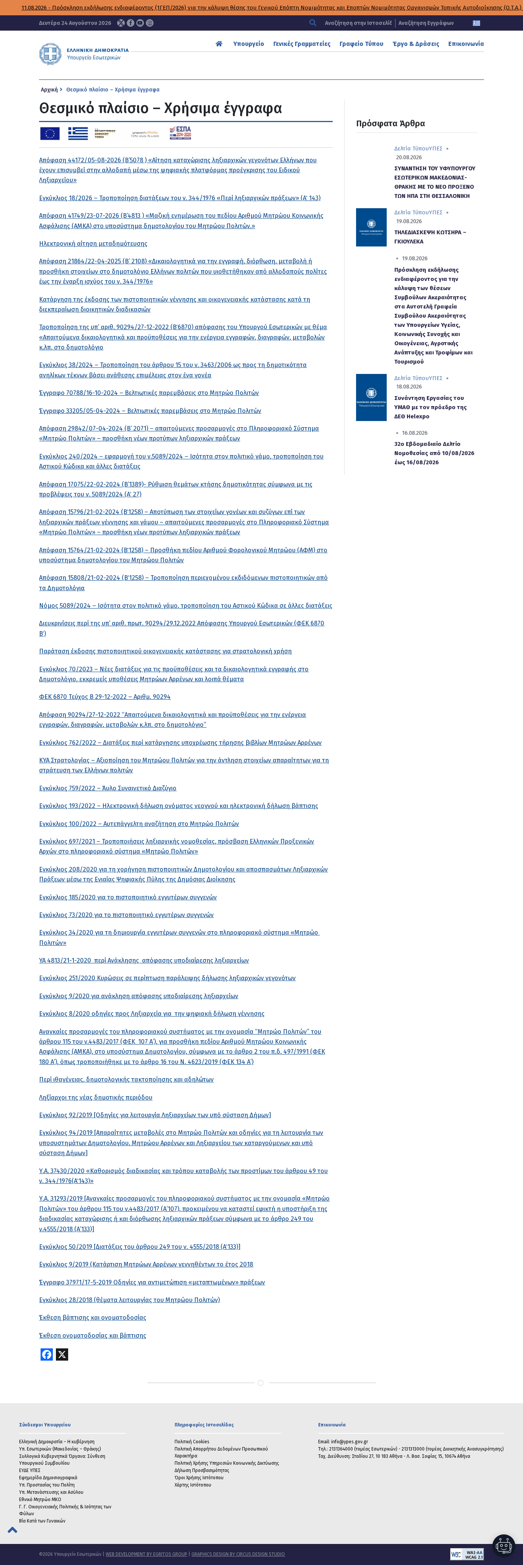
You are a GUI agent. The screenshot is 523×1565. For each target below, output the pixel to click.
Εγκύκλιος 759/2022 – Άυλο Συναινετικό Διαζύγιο (108, 788)
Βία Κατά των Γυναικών (42, 1521)
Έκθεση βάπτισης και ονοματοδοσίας (92, 1317)
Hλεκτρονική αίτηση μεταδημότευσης (93, 243)
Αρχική (49, 89)
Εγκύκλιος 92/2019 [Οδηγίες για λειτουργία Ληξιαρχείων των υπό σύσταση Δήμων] (155, 1115)
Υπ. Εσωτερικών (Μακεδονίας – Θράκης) (60, 1449)
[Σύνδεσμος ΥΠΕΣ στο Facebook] (130, 23)
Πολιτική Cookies (192, 1441)
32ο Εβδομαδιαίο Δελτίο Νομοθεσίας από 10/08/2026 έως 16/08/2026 (434, 453)
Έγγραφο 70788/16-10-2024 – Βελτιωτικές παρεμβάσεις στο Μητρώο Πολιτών (149, 393)
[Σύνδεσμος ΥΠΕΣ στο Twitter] (121, 23)
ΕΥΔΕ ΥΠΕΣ (30, 1470)
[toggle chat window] (503, 1545)
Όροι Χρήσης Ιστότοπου (199, 1477)
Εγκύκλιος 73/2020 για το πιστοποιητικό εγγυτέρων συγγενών (126, 915)
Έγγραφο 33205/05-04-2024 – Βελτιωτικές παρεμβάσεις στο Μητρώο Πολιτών (150, 411)
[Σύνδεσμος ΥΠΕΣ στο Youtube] (140, 23)
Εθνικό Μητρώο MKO (40, 1499)
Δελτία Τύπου (411, 148)
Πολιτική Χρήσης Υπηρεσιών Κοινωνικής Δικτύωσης (227, 1463)
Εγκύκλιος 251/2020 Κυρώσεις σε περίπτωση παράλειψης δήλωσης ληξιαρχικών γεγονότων (167, 978)
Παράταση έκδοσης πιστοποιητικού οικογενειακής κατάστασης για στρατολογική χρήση (165, 651)
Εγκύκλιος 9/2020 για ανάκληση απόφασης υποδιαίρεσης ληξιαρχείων (138, 996)
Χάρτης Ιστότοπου (193, 1485)
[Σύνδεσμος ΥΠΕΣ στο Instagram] (150, 23)
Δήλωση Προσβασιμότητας (202, 1470)
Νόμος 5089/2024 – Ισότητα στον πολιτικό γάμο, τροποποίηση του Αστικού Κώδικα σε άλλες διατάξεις (185, 605)
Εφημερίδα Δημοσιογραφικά (48, 1477)
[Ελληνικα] (476, 23)
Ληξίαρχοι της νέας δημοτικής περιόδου (95, 1097)
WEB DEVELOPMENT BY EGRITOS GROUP (146, 1554)
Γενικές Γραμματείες (301, 43)
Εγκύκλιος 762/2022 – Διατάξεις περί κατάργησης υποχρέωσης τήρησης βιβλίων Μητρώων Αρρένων (180, 742)
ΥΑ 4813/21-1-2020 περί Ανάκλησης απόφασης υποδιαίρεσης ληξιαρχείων (144, 960)
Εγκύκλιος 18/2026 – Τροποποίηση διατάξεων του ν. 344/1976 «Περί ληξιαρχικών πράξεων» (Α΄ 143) (179, 198)
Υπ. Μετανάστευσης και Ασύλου (51, 1492)
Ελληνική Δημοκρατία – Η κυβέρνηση (57, 1441)
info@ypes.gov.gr (349, 1441)
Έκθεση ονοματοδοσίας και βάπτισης (92, 1335)
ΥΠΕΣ (436, 148)
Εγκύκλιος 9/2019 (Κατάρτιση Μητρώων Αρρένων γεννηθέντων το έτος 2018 (146, 1264)
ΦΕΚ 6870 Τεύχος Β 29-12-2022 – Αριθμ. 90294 (105, 696)
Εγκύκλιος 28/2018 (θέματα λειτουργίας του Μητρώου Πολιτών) (129, 1300)
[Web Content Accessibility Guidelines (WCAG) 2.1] (384, 1554)
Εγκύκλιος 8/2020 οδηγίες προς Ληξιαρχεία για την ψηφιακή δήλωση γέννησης (152, 1013)
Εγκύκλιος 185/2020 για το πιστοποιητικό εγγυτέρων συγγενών (128, 897)
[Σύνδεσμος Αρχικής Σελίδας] (220, 43)
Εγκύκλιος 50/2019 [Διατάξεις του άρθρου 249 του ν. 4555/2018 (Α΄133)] (139, 1246)
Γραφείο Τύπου (361, 43)
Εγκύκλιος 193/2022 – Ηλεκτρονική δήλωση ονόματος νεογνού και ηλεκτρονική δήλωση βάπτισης (178, 805)
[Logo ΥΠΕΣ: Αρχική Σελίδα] (103, 54)
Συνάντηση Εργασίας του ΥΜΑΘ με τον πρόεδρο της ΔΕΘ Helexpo (430, 407)
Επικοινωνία (466, 43)
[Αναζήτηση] (313, 23)
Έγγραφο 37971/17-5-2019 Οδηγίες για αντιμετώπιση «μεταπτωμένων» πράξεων (152, 1282)
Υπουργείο (249, 43)
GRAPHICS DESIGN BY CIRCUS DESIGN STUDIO (238, 1554)
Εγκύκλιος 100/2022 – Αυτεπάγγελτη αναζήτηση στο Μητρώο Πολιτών (139, 823)
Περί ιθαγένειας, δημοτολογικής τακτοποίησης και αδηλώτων (126, 1079)
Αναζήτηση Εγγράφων (426, 23)
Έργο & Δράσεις (415, 43)
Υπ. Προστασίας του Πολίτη (47, 1485)
